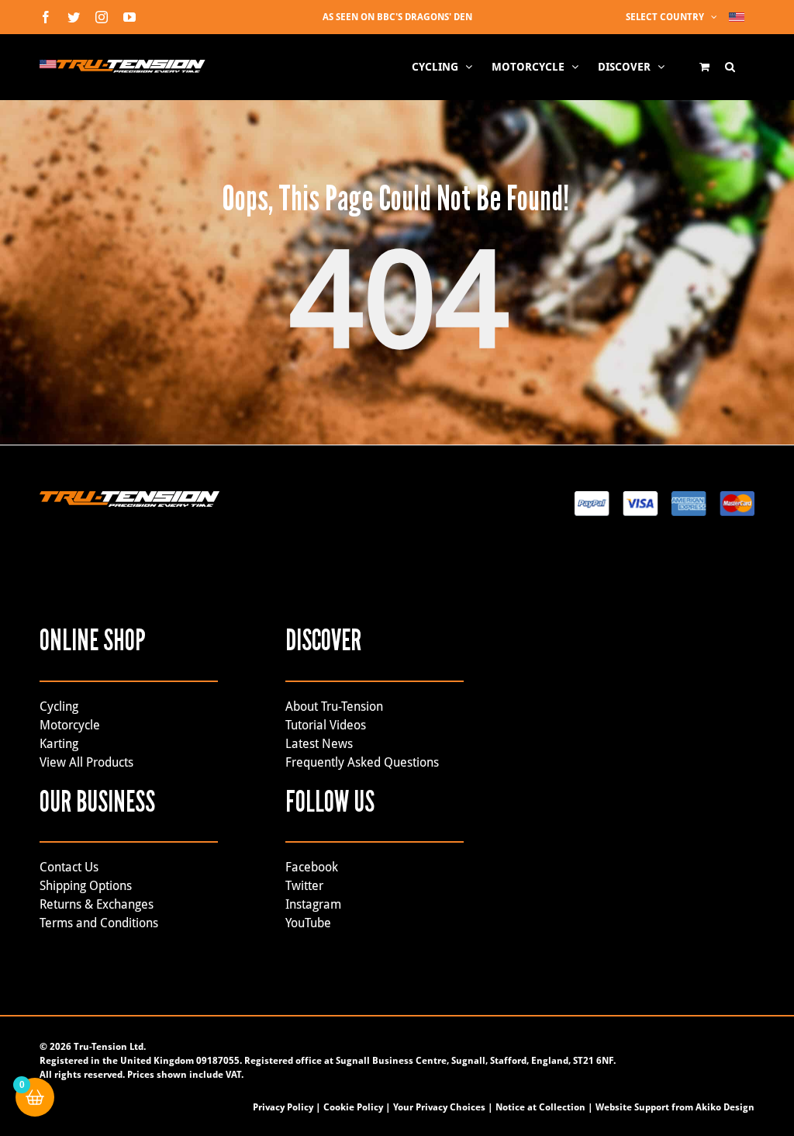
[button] (730, 66)
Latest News (319, 743)
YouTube (308, 923)
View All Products (86, 762)
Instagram (313, 904)
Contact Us (69, 867)
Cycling (59, 706)
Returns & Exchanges (97, 904)
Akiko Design (725, 1107)
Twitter (304, 885)
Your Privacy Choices (439, 1107)
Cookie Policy (353, 1107)
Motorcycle (70, 725)
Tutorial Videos (325, 725)
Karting (59, 743)
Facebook (311, 867)
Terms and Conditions (99, 923)
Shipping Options (86, 885)
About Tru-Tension (334, 706)
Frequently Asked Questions (362, 762)
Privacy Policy (283, 1107)
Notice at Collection (540, 1107)
